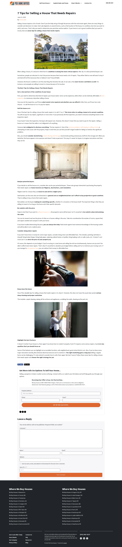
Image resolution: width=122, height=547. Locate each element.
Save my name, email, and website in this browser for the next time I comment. (43, 464)
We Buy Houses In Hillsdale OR (17, 512)
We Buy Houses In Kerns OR (70, 510)
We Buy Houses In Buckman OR (71, 518)
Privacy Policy (13, 543)
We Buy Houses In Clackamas (17, 498)
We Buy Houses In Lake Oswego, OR (72, 495)
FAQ (27, 537)
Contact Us (88, 3)
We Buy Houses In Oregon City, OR (71, 492)
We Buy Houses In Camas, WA (17, 495)
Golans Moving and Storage (51, 136)
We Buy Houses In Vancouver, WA (71, 504)
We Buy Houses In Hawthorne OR (71, 524)
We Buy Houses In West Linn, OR (71, 498)
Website (22, 457)
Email (64, 397)
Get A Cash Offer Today (15, 535)
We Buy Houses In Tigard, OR (70, 501)
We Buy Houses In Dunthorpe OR (71, 512)
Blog (27, 543)
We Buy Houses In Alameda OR (17, 521)
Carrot (65, 543)
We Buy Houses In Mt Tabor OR (17, 510)
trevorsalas (22, 20)
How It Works (75, 3)
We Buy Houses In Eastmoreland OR (19, 524)
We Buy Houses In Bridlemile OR (18, 515)
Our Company (13, 540)
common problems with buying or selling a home (84, 127)
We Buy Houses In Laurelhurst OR (71, 507)
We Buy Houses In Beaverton (17, 492)
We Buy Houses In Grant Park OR (18, 518)
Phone (23, 397)
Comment (23, 428)
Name (22, 450)
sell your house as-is (44, 212)
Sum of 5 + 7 (23, 467)
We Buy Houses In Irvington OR (18, 504)
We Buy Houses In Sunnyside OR (71, 521)
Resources (29, 540)
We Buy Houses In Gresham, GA (18, 501)
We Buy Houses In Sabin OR (16, 507)
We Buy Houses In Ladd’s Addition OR (72, 515)
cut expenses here (32, 248)
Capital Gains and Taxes (60, 3)
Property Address (27, 391)
